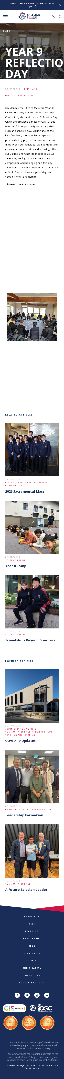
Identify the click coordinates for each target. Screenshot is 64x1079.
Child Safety (32, 968)
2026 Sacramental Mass (24, 491)
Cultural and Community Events (26, 482)
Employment (32, 938)
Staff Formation (40, 809)
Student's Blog (27, 95)
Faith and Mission (16, 485)
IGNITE (39, 1068)
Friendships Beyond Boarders (30, 640)
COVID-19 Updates (20, 740)
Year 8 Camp (15, 566)
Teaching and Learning (20, 735)
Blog (32, 946)
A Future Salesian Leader (26, 889)
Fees (32, 924)
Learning (32, 931)
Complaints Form (32, 982)
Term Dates (32, 953)
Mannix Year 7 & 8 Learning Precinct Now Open (32, 5)
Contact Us (32, 975)
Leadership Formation (24, 815)
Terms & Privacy (50, 1065)
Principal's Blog (42, 732)
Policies (32, 960)
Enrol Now (32, 916)
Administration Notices (20, 729)
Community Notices (18, 732)
